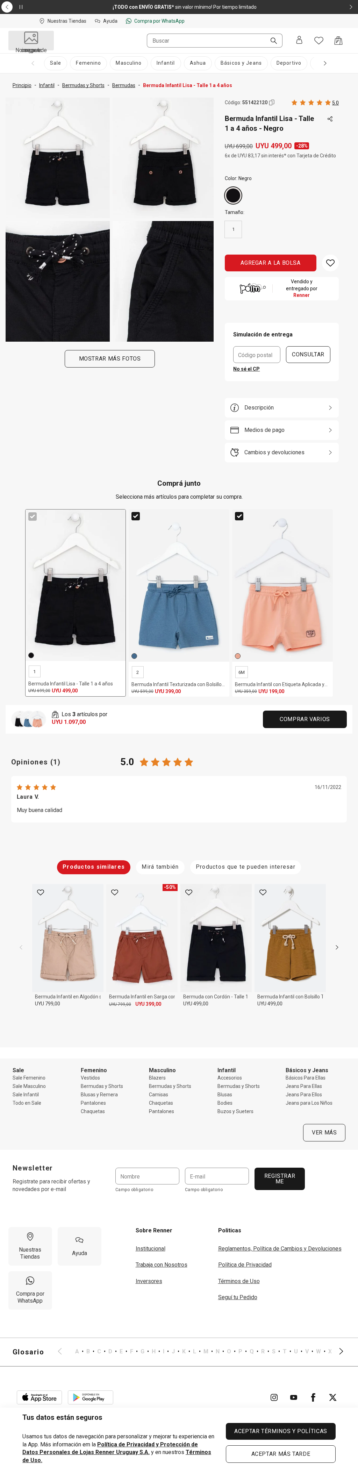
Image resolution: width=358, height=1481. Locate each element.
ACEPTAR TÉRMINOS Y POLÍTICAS (280, 1431)
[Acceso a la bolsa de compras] (338, 40)
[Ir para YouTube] (293, 1397)
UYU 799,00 (47, 1003)
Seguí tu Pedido (237, 1297)
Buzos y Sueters (235, 1111)
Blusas (224, 1094)
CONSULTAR (308, 354)
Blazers (157, 1078)
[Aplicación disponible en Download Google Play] (90, 1397)
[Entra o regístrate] (299, 40)
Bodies (224, 1103)
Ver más (324, 1132)
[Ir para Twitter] (332, 1397)
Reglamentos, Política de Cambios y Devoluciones (280, 1248)
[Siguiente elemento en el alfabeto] (337, 1352)
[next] (337, 947)
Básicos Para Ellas (305, 1078)
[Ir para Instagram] (274, 1397)
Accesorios (229, 1078)
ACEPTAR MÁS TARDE (280, 1454)
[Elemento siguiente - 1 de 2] (351, 7)
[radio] (233, 195)
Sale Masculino (29, 1086)
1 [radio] (233, 229)
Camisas (158, 1094)
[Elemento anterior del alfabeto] (64, 1352)
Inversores (149, 1281)
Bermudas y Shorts (102, 1086)
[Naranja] (238, 656)
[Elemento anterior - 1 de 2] (7, 7)
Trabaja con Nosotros (161, 1264)
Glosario (28, 1352)
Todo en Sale (27, 1103)
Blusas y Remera (99, 1094)
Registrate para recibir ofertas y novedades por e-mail (51, 1185)
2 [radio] (137, 672)
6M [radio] (241, 672)
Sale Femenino (29, 1078)
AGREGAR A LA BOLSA (271, 262)
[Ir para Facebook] (313, 1397)
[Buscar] (271, 41)
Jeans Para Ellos (304, 1094)
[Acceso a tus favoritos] (318, 40)
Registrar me (279, 1179)
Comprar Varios (305, 719)
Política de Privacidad (245, 1264)
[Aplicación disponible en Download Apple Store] (39, 1397)
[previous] (21, 947)
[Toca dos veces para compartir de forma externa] (330, 119)
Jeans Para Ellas (304, 1086)
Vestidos (90, 1078)
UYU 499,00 (195, 1003)
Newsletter (33, 1168)
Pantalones (93, 1103)
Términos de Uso (239, 1281)
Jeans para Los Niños (309, 1103)
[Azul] (134, 656)
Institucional (150, 1248)
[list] (201, 1352)
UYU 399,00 (148, 1004)
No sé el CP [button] (246, 369)
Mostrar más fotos (110, 358)
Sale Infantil (26, 1094)
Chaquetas (93, 1111)
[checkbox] (32, 516)
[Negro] (233, 195)
